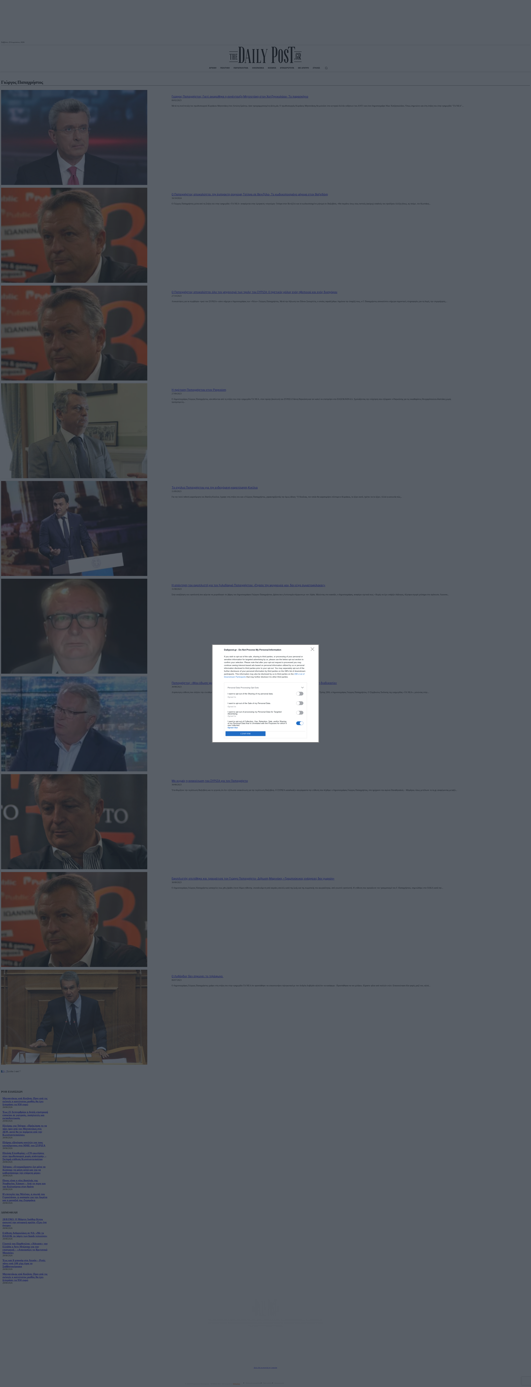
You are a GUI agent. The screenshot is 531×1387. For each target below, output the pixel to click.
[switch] (299, 694)
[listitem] (265, 687)
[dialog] (265, 693)
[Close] (313, 650)
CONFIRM (245, 734)
